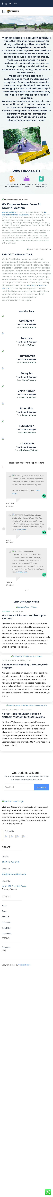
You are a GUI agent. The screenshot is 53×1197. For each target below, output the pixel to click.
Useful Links (6, 933)
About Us (5, 916)
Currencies (6, 947)
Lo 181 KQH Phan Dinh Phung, (14, 886)
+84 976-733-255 (10, 861)
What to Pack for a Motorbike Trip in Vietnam (24, 617)
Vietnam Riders (24, 965)
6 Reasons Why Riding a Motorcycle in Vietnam (25, 666)
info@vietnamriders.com (14, 873)
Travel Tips (6, 928)
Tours (4, 911)
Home (4, 905)
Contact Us (6, 922)
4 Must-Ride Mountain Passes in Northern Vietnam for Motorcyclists (23, 715)
